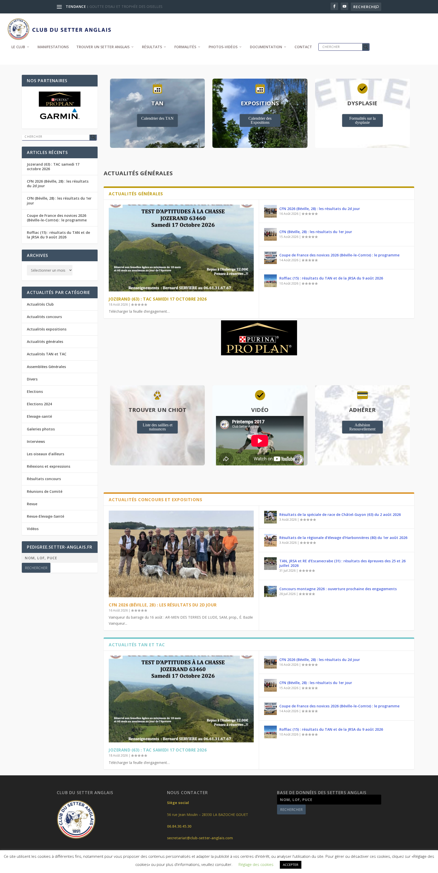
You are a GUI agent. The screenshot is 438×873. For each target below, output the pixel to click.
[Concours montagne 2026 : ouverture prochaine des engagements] (270, 591)
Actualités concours (44, 316)
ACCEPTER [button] (290, 864)
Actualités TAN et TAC (46, 354)
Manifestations (53, 47)
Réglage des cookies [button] (256, 864)
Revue (32, 503)
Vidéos (33, 528)
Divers (32, 379)
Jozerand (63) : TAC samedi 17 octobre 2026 (158, 299)
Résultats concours (44, 478)
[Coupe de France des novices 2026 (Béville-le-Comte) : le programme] (270, 257)
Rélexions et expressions (48, 466)
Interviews (36, 441)
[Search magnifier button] (365, 46)
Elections (35, 391)
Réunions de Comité (44, 491)
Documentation (266, 47)
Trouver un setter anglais (103, 47)
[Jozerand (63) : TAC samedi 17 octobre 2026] (181, 248)
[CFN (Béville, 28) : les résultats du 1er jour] (270, 234)
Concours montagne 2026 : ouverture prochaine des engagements (338, 588)
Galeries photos (41, 429)
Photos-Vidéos (223, 47)
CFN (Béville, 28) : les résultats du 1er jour (315, 231)
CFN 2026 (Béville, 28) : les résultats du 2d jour (319, 208)
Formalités (185, 47)
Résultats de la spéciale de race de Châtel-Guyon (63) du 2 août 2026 (340, 514)
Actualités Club (40, 304)
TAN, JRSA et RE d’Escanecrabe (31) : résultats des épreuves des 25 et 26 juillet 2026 (342, 563)
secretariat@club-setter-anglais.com (200, 837)
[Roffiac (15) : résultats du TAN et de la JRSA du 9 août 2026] (270, 280)
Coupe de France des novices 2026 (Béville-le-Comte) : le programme (339, 255)
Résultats (152, 47)
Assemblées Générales (46, 366)
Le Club (18, 47)
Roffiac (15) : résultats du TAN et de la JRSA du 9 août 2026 (331, 278)
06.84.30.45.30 (179, 826)
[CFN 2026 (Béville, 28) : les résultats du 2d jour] (270, 211)
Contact (303, 47)
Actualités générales (45, 341)
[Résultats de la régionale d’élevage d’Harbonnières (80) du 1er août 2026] (270, 540)
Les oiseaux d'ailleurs (45, 453)
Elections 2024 (39, 403)
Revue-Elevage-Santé (45, 516)
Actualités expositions (46, 329)
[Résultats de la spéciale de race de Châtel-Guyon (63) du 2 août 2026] (270, 517)
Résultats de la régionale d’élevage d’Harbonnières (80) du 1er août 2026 (343, 537)
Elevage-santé (39, 416)
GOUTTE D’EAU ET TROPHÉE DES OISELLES (125, 6)
